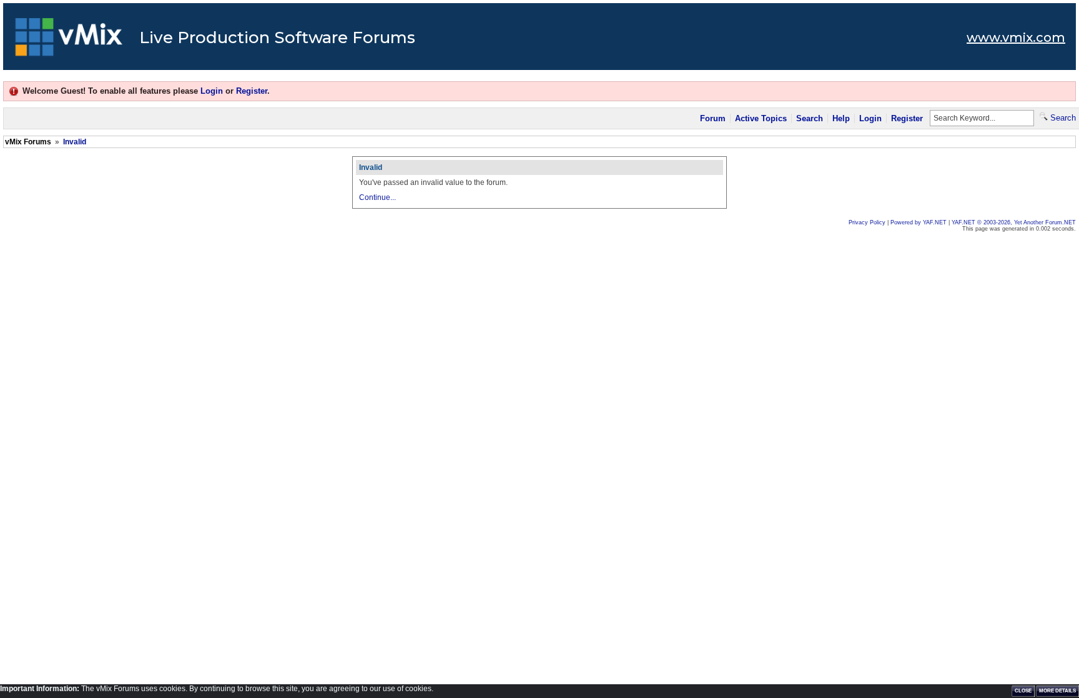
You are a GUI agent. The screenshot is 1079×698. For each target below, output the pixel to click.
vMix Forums (28, 141)
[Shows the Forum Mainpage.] (69, 40)
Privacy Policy (867, 222)
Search (809, 118)
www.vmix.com (1016, 37)
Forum (713, 118)
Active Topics (761, 118)
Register (251, 91)
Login (211, 91)
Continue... (377, 197)
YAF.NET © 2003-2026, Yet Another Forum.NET (1014, 222)
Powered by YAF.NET (918, 222)
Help (841, 118)
